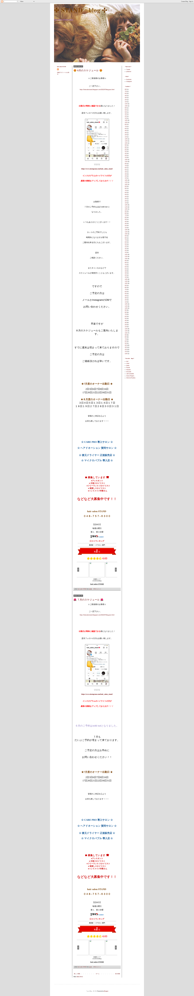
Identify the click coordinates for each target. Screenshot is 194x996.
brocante (128, 371)
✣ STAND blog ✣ (80, 11)
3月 (126, 97)
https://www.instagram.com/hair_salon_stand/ (97, 169)
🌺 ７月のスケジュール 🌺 (88, 600)
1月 (126, 101)
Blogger (106, 991)
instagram (129, 81)
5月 (126, 112)
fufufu (127, 365)
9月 (126, 145)
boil (127, 361)
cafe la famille (130, 373)
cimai (127, 363)
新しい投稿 (77, 973)
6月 (126, 93)
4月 (126, 95)
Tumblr (128, 69)
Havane (128, 369)
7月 (126, 91)
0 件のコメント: (97, 589)
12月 (126, 120)
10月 (126, 106)
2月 (126, 99)
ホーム (97, 973)
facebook (128, 79)
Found (128, 367)
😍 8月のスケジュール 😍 (87, 70)
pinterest (128, 71)
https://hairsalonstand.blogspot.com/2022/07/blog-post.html (97, 89)
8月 (126, 89)
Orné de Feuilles (130, 378)
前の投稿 (117, 973)
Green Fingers (130, 376)
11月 (126, 103)
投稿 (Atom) (79, 976)
